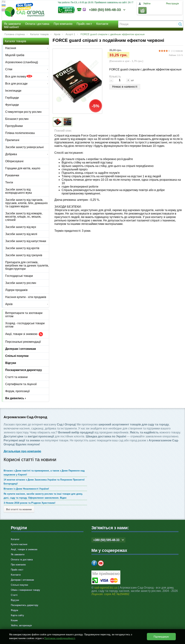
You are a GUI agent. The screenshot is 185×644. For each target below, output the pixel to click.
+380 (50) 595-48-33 (105, 10)
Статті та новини (16, 377)
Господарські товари (19, 275)
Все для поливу (15, 76)
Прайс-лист (84, 23)
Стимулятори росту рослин (23, 111)
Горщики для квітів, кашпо (22, 168)
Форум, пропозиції (17, 391)
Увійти (146, 3)
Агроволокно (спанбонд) (21, 62)
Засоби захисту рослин (20, 282)
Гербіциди (12, 97)
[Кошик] (142, 10)
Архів (57, 34)
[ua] (3, 6)
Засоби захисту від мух (20, 226)
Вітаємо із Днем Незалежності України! (26, 488)
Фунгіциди (12, 104)
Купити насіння (19, 544)
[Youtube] (101, 563)
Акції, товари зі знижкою (21, 334)
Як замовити (12, 23)
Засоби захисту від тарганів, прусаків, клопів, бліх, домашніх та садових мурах (26, 203)
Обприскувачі (14, 161)
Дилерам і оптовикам (20, 348)
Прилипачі (12, 140)
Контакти (102, 23)
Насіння (10, 48)
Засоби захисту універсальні (24, 147)
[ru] (3, 2)
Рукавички (12, 175)
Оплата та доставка (22, 559)
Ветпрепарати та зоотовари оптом (23, 314)
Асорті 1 (70, 34)
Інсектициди (13, 90)
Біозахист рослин (17, 118)
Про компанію (63, 23)
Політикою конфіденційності (59, 638)
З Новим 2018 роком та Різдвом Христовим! (29, 503)
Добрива (11, 154)
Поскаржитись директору (24, 605)
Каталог (15, 539)
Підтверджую (161, 636)
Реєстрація (172, 3)
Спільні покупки (17, 355)
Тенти (9, 182)
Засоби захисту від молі (21, 234)
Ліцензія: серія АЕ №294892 (110, 594)
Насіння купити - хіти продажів (25, 297)
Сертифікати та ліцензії (21, 384)
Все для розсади (16, 83)
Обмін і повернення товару (25, 590)
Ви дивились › (15, 398)
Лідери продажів (16, 289)
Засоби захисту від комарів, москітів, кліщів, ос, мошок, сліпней (23, 216)
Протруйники (14, 125)
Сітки (8, 69)
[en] (3, 10)
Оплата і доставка (37, 23)
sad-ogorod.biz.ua (105, 587)
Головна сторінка (15, 34)
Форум (14, 610)
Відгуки (10, 362)
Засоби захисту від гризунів (23, 255)
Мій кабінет (11, 27)
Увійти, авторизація (21, 625)
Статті (14, 595)
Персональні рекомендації (23, 341)
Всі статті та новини (19, 509)
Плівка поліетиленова (20, 133)
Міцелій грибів (14, 55)
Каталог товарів (39, 34)
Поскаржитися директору (23, 370)
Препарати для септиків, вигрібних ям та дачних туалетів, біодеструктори (27, 265)
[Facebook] (94, 563)
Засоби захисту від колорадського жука (18, 191)
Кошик (14, 620)
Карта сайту (17, 615)
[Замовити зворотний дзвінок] (67, 9)
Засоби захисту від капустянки (25, 241)
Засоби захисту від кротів (22, 248)
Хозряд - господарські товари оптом (25, 325)
